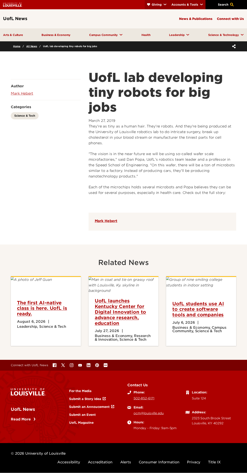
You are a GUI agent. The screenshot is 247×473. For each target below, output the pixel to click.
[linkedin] (89, 365)
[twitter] (63, 365)
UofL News (23, 409)
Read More (21, 419)
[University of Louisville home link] (12, 5)
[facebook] (55, 365)
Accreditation (100, 462)
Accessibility (68, 462)
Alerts (125, 462)
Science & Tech (24, 115)
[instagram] (72, 365)
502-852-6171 (144, 398)
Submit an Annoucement (89, 407)
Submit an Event (82, 415)
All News (31, 46)
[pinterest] (97, 365)
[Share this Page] (233, 46)
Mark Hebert (106, 221)
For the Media (80, 391)
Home (16, 46)
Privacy (193, 462)
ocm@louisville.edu (149, 413)
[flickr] (105, 365)
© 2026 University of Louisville (38, 453)
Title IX (214, 462)
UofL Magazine (81, 423)
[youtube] (80, 365)
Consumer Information (159, 462)
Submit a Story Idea (85, 399)
